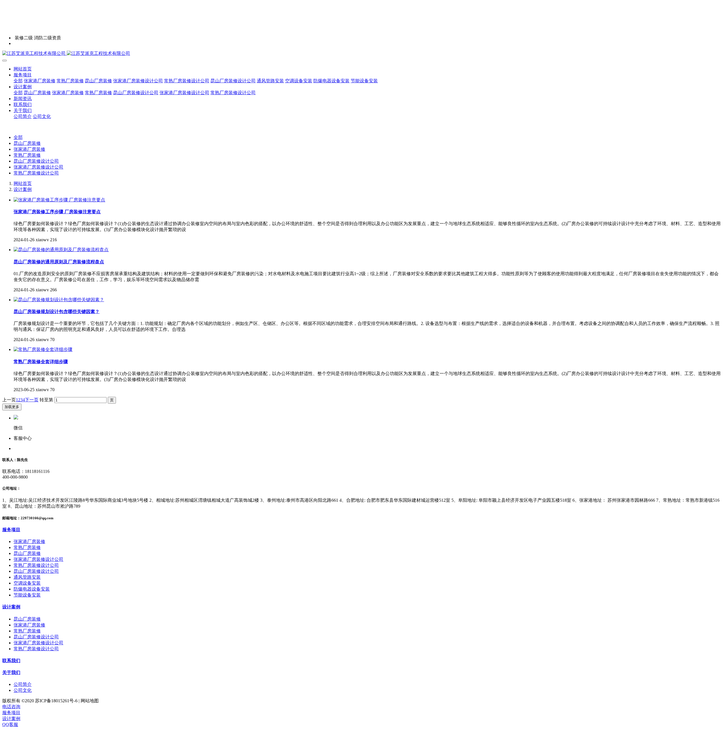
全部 (18, 80)
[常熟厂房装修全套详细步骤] (43, 349)
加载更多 (12, 407)
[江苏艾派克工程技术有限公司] (362, 54)
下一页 (31, 399)
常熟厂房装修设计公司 (36, 173)
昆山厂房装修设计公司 (36, 161)
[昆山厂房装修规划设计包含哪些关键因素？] (59, 299)
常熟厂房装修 (27, 155)
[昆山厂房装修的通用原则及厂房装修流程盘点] (61, 249)
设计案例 (23, 189)
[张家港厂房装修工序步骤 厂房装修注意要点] (59, 199)
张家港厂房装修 (29, 149)
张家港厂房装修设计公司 (38, 167)
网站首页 (23, 68)
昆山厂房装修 (27, 143)
